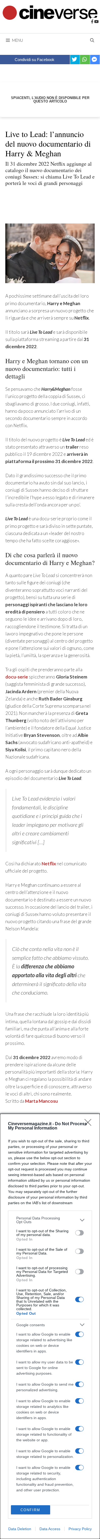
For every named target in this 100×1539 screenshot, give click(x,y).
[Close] (90, 1124)
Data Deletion (19, 1529)
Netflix (49, 863)
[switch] (79, 1232)
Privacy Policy (80, 1529)
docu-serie (16, 677)
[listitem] (50, 1220)
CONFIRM (30, 1510)
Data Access (49, 1529)
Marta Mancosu (41, 1101)
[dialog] (50, 1326)
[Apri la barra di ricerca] (92, 40)
